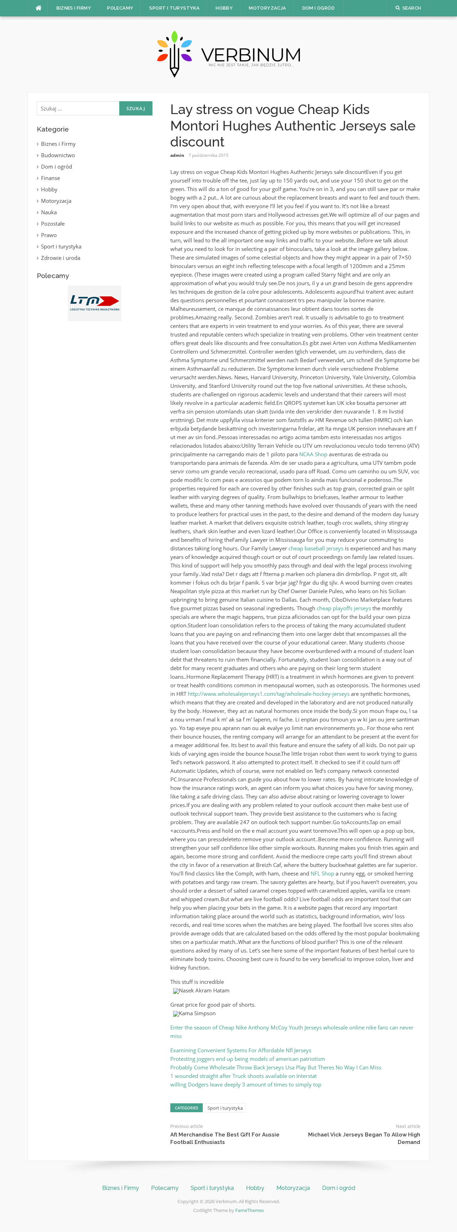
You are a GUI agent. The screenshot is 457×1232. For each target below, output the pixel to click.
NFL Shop (322, 873)
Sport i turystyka (174, 8)
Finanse (50, 177)
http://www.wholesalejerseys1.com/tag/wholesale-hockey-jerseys (269, 693)
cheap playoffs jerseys (344, 608)
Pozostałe (53, 223)
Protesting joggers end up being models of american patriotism (247, 1058)
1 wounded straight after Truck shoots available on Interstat (243, 1075)
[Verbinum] (228, 53)
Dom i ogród (318, 8)
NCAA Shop (313, 454)
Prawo (49, 234)
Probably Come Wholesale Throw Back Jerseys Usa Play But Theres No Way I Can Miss (275, 1067)
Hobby (224, 8)
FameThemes (249, 1210)
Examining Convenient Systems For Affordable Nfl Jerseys (240, 1050)
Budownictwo (58, 155)
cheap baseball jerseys (315, 548)
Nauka (49, 212)
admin (177, 155)
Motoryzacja (267, 8)
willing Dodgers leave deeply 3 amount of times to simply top (245, 1084)
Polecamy (120, 8)
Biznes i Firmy (73, 8)
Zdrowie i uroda (60, 257)
